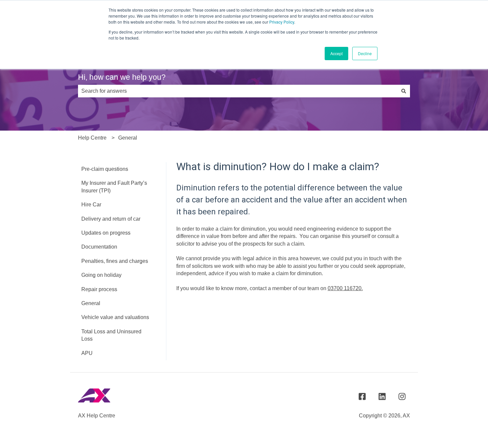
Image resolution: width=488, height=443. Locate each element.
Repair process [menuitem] (99, 289)
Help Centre (92, 138)
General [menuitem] (90, 303)
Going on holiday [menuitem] (101, 275)
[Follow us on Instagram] (402, 396)
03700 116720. (345, 288)
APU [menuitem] (87, 353)
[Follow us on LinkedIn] (382, 396)
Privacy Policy (281, 22)
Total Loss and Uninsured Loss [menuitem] (111, 335)
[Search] (403, 91)
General (127, 138)
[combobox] (237, 91)
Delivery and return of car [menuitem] (110, 219)
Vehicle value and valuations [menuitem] (115, 317)
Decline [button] (365, 53)
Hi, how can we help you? (122, 77)
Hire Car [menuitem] (91, 204)
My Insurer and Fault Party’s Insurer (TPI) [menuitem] (114, 186)
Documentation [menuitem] (99, 247)
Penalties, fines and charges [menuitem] (114, 261)
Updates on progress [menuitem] (105, 233)
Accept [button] (336, 53)
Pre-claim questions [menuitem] (104, 169)
